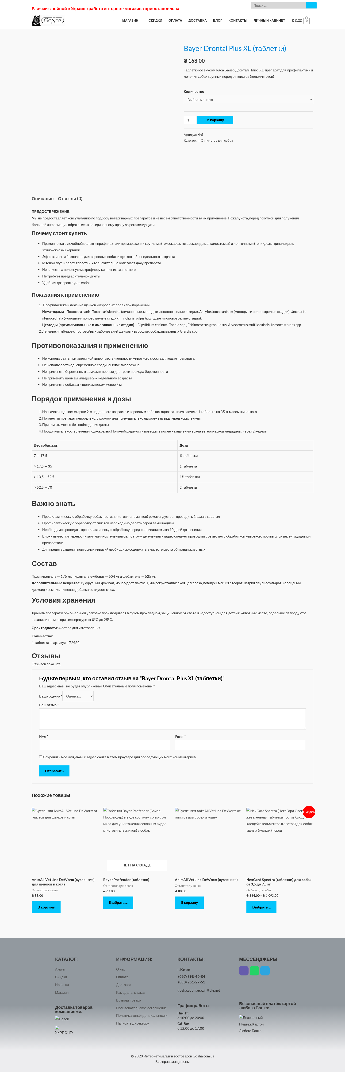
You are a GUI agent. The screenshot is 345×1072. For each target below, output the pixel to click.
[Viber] (244, 970)
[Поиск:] (278, 5)
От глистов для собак (217, 140)
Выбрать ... (118, 902)
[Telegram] (265, 970)
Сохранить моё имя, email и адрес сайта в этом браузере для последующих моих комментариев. (119, 757)
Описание (43, 198)
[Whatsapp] (254, 970)
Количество (194, 91)
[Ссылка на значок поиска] (311, 5)
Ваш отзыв (49, 705)
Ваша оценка (50, 696)
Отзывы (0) (70, 198)
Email (180, 736)
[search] (278, 5)
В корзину (215, 120)
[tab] (43, 198)
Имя (43, 736)
